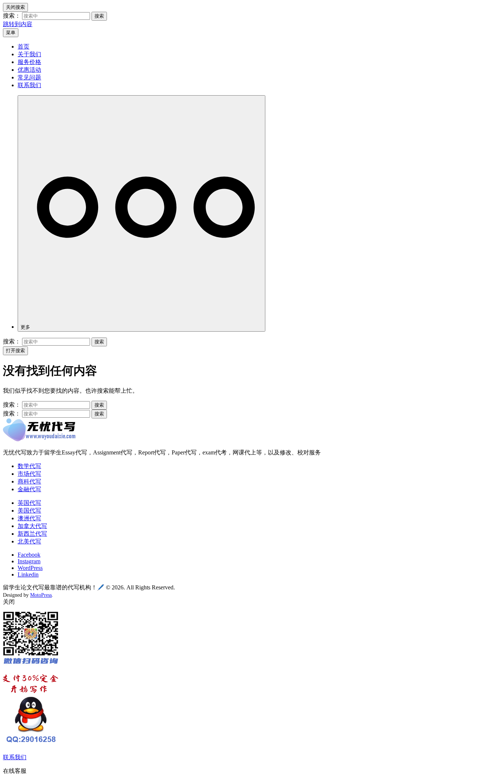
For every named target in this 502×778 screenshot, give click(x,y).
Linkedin (28, 574)
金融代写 (29, 489)
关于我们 (29, 54)
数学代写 (29, 466)
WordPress (30, 568)
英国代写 (29, 503)
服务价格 (29, 62)
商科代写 (29, 481)
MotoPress (41, 595)
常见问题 (29, 77)
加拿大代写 (32, 526)
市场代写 (29, 474)
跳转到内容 (17, 24)
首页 (23, 46)
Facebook (29, 555)
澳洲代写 (29, 518)
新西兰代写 (32, 534)
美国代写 (29, 510)
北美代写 (29, 541)
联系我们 (29, 85)
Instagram (29, 561)
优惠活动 (29, 70)
